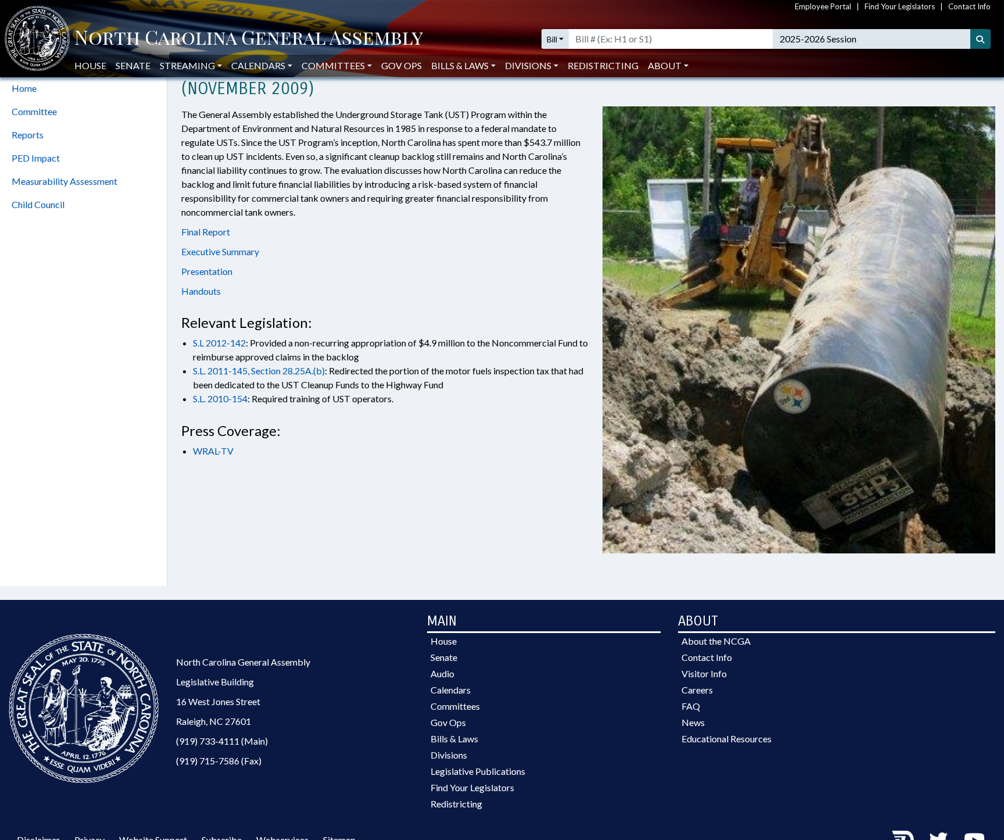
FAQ (691, 706)
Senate (133, 65)
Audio (442, 673)
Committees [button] (333, 65)
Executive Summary (220, 251)
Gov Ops (401, 65)
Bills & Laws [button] (460, 65)
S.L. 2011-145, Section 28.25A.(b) (259, 370)
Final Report (205, 231)
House (90, 65)
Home (24, 88)
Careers (697, 689)
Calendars (451, 689)
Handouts (201, 290)
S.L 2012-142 (219, 342)
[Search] (980, 39)
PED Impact (36, 157)
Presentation (206, 271)
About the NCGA (716, 640)
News (693, 722)
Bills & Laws (454, 738)
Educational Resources (727, 738)
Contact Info (969, 6)
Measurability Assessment (64, 181)
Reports (28, 134)
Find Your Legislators (900, 6)
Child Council (38, 204)
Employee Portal (823, 6)
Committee (34, 111)
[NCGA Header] (248, 39)
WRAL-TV (213, 450)
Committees (455, 706)
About (665, 65)
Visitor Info (704, 673)
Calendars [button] (258, 65)
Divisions (449, 754)
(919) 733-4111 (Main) (222, 740)
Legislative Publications (478, 771)
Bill (552, 39)
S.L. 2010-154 (220, 398)
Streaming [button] (187, 65)
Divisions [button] (528, 65)
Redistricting (603, 65)
